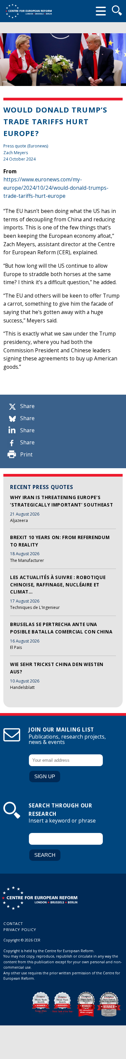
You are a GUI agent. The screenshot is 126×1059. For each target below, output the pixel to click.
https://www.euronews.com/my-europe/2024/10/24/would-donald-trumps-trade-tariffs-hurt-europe (56, 188)
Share (27, 406)
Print (26, 454)
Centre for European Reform (28, 11)
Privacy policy (19, 929)
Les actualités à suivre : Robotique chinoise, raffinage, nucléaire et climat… (58, 584)
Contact (13, 923)
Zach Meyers (15, 153)
